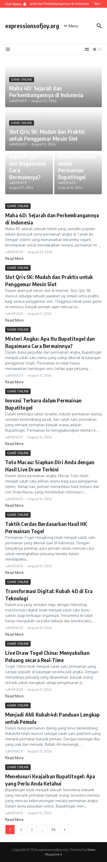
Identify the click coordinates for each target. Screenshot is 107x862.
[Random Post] (87, 49)
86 (53, 829)
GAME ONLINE (21, 79)
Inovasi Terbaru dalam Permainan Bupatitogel (77, 166)
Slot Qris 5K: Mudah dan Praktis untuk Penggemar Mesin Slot (47, 135)
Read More (14, 258)
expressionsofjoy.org (32, 25)
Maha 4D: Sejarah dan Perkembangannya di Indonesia (46, 91)
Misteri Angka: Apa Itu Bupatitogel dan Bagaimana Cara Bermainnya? (27, 160)
